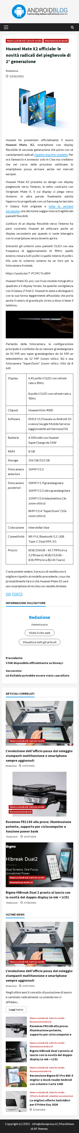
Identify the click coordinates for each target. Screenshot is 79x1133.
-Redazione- (12, 836)
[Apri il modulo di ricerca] (72, 27)
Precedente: (34, 660)
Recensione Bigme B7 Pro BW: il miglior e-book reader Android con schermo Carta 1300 (16, 1076)
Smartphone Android (56, 40)
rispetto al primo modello (50, 154)
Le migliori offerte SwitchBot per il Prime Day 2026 (16, 1101)
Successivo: (37, 673)
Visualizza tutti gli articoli (39, 642)
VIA (8, 593)
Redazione (12, 70)
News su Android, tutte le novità (24, 40)
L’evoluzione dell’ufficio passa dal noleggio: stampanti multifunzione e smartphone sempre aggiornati (39, 756)
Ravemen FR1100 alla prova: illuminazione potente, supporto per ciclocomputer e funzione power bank (38, 826)
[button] (6, 27)
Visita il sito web (39, 632)
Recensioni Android (20, 811)
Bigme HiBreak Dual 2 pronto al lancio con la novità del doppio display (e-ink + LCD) (16, 1051)
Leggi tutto (17, 1010)
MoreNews (66, 1124)
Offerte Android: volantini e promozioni (51, 1096)
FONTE (17, 593)
